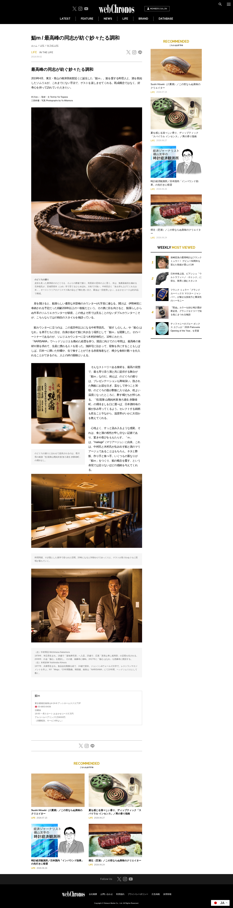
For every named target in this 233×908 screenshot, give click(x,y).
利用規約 (120, 894)
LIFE (125, 18)
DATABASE (166, 18)
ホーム (34, 45)
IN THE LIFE (53, 45)
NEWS (108, 18)
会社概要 (93, 894)
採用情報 (167, 894)
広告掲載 (156, 894)
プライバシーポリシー (138, 894)
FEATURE (87, 18)
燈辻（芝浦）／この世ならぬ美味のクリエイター (115, 860)
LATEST (65, 18)
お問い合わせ (106, 894)
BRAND (143, 18)
